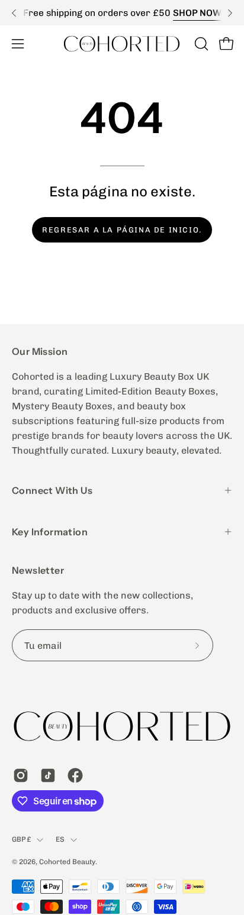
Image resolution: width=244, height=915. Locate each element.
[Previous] (14, 13)
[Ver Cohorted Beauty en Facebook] (75, 775)
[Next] (229, 13)
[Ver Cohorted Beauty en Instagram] (21, 775)
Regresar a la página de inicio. (122, 229)
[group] (122, 12)
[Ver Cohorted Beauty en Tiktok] (48, 775)
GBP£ (21, 839)
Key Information (50, 532)
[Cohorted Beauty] (122, 43)
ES (60, 839)
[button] (200, 43)
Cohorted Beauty (67, 862)
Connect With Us (52, 490)
